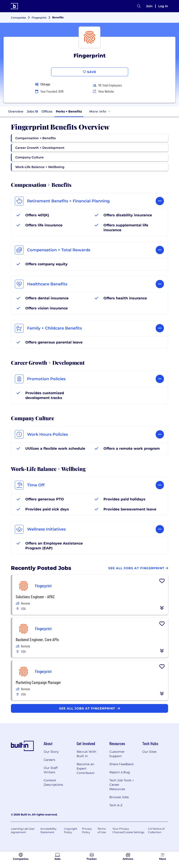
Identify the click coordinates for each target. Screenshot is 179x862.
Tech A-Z (115, 805)
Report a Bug (119, 772)
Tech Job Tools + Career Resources (121, 784)
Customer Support (117, 754)
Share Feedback (121, 764)
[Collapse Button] (162, 608)
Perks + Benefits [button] (69, 111)
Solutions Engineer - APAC (35, 596)
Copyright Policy (70, 830)
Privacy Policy (87, 830)
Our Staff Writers (51, 770)
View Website (106, 91)
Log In (163, 6)
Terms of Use (102, 830)
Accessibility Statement (48, 830)
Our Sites (149, 752)
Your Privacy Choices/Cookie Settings (128, 830)
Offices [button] (46, 111)
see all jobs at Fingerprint (87, 708)
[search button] (139, 6)
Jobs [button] (32, 111)
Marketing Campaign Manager (38, 682)
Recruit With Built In (86, 754)
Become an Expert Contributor (86, 768)
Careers (49, 760)
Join (149, 6)
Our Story (51, 752)
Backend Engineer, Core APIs (37, 639)
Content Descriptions (53, 782)
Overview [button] (15, 111)
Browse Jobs (119, 797)
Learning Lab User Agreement (23, 830)
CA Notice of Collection (156, 830)
